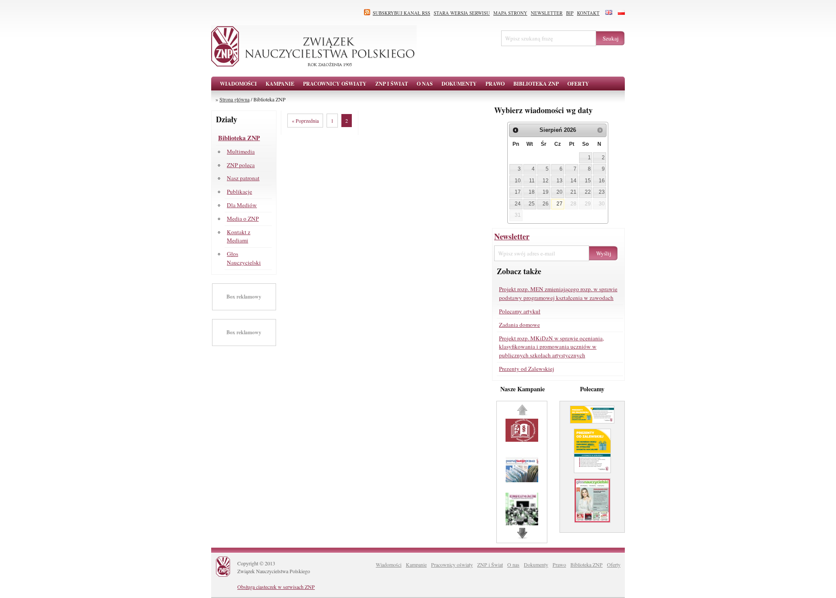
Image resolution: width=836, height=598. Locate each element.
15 (588, 181)
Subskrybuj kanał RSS (401, 13)
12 (546, 181)
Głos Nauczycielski (244, 258)
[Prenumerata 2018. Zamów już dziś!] (592, 525)
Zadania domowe (519, 325)
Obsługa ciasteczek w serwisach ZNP (276, 586)
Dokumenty (536, 564)
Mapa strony (510, 13)
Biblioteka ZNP (239, 137)
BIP (569, 13)
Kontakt (588, 13)
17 (518, 192)
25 (532, 204)
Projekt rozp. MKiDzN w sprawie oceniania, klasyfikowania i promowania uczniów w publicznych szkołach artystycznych (551, 346)
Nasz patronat (243, 178)
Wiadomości (238, 83)
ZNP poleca (241, 165)
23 (602, 192)
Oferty (613, 564)
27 (559, 204)
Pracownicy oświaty (452, 564)
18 (532, 192)
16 (602, 181)
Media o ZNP (243, 218)
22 (588, 192)
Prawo (559, 564)
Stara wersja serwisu (462, 13)
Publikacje (239, 191)
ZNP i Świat (490, 564)
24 (518, 204)
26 (546, 204)
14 (573, 181)
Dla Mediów (242, 205)
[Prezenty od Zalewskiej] (592, 476)
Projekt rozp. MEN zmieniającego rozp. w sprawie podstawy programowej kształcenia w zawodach (558, 293)
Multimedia (241, 151)
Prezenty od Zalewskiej (526, 369)
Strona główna (234, 99)
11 (532, 181)
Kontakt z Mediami (238, 236)
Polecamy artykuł (519, 311)
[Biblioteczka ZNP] (523, 439)
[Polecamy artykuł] (592, 426)
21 (573, 192)
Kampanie (416, 564)
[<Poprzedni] (515, 130)
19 (546, 192)
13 (559, 181)
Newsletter (547, 13)
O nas (513, 564)
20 (559, 192)
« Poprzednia (305, 120)
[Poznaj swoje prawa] (523, 480)
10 (518, 181)
